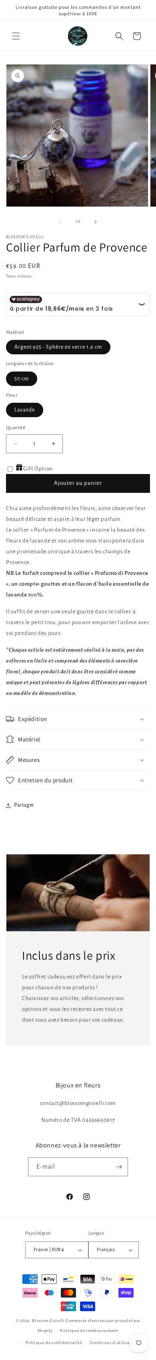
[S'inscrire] (119, 1166)
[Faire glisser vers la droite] (95, 222)
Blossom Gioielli (48, 1320)
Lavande (24, 410)
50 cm (21, 379)
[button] (16, 36)
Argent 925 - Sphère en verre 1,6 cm (58, 347)
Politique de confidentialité (54, 1342)
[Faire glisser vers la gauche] (60, 222)
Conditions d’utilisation (114, 1342)
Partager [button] (24, 805)
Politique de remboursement (89, 1330)
